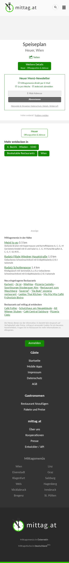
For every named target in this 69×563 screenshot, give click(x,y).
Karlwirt (9, 284)
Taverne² (24, 291)
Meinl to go (11, 242)
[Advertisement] (34, 27)
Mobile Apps (34, 366)
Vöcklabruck (18, 490)
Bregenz (19, 495)
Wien (44, 153)
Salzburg (50, 478)
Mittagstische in (34, 546)
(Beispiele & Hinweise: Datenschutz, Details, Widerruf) (34, 106)
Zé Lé (18, 284)
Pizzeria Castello (44, 284)
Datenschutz (34, 378)
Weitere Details (34, 66)
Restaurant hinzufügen (34, 404)
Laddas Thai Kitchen (30, 294)
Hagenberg (50, 484)
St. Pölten (50, 495)
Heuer (34, 133)
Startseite (34, 360)
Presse (35, 441)
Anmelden (34, 343)
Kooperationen (34, 435)
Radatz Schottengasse (17, 267)
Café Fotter (10, 308)
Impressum (34, 372)
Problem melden (41, 116)
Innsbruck (50, 490)
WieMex (28, 284)
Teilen (36, 57)
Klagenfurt (18, 478)
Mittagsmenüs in (34, 540)
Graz (50, 472)
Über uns (34, 429)
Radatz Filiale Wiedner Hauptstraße (25, 256)
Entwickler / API (34, 447)
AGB (34, 384)
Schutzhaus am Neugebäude (35, 308)
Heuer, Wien (34, 51)
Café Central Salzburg (36, 311)
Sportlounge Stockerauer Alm (21, 287)
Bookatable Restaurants (21, 153)
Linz (50, 466)
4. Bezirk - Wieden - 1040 (21, 147)
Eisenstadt (18, 472)
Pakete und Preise (34, 409)
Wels (19, 484)
